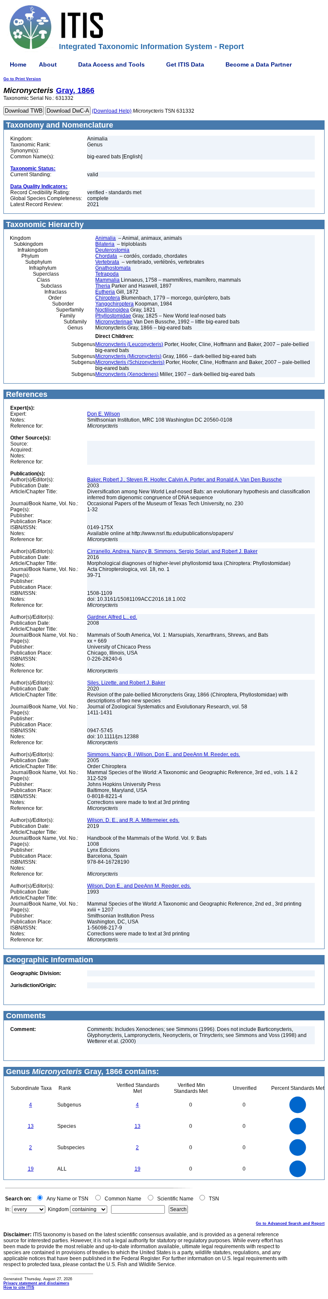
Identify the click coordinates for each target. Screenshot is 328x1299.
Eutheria (105, 292)
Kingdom (58, 1209)
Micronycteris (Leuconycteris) (129, 344)
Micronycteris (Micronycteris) (128, 356)
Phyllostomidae (113, 316)
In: (8, 1209)
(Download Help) (112, 111)
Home (18, 64)
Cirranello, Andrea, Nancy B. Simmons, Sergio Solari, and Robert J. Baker (172, 551)
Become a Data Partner (259, 64)
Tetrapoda (107, 274)
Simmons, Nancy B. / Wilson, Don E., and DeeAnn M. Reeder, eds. (163, 754)
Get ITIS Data (185, 64)
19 (31, 1169)
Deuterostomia (112, 250)
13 (31, 1126)
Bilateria (104, 244)
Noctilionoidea (112, 310)
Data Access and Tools (111, 64)
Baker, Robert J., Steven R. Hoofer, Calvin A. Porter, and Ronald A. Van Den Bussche (184, 480)
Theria (102, 286)
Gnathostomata (113, 268)
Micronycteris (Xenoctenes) (126, 374)
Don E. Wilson (103, 414)
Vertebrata (107, 262)
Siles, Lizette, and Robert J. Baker (126, 683)
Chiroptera (107, 298)
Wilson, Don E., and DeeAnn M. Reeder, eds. (139, 886)
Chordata (106, 256)
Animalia (105, 238)
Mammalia (107, 280)
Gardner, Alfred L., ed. (112, 617)
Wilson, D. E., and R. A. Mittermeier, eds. (133, 820)
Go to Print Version (22, 79)
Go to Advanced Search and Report (290, 1223)
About (48, 64)
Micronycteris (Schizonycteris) (129, 362)
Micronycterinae (113, 322)
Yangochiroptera (114, 304)
